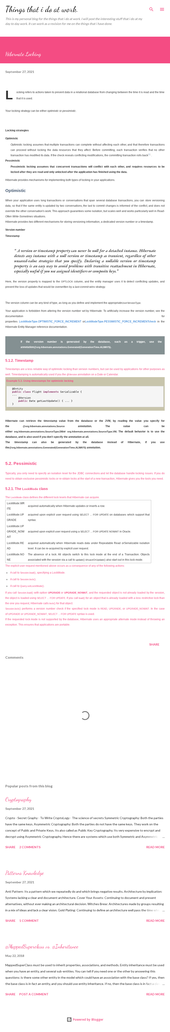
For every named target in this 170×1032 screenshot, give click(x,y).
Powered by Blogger (87, 1019)
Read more (155, 847)
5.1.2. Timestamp (19, 360)
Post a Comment (33, 994)
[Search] (151, 8)
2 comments (30, 847)
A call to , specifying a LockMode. (37, 572)
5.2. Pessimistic (21, 463)
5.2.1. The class (26, 489)
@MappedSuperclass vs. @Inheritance (41, 946)
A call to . (23, 579)
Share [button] (154, 644)
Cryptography (18, 799)
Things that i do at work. (41, 9)
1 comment (29, 920)
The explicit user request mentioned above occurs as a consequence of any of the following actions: (65, 565)
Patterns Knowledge (24, 873)
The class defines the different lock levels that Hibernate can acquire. (52, 497)
